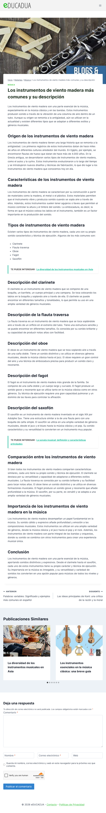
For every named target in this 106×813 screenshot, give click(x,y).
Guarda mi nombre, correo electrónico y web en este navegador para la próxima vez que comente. (50, 764)
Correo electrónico (50, 755)
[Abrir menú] (100, 5)
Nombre (10, 755)
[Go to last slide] (8, 652)
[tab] (47, 682)
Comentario (10, 712)
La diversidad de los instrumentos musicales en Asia (26, 667)
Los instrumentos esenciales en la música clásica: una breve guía (76, 667)
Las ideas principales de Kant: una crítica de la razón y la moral (80, 595)
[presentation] (26, 641)
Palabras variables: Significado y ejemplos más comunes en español (26, 595)
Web (75, 755)
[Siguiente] (98, 652)
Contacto (52, 804)
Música (11, 85)
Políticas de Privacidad (71, 804)
